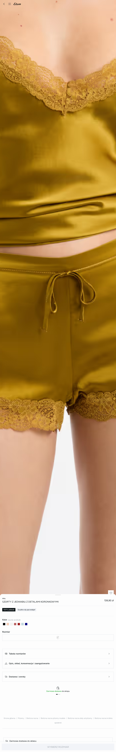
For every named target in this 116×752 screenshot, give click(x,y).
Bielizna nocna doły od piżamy (80, 718)
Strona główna (9, 718)
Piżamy (21, 718)
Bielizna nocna (32, 718)
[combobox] (58, 637)
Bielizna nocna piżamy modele (53, 718)
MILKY (4, 598)
